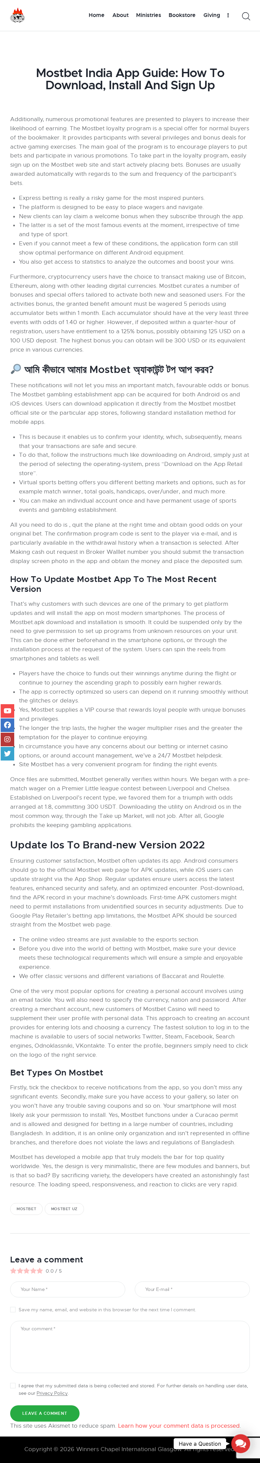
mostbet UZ (64, 1208)
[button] (240, 1443)
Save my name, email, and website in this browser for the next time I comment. (107, 1310)
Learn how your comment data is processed (179, 1425)
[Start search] (245, 16)
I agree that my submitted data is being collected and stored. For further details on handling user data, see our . (133, 1389)
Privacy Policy (52, 1393)
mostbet (26, 1208)
